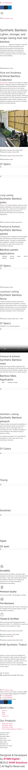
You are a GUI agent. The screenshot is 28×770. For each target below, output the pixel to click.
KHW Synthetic (4, 44)
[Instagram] (6, 7)
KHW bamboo (4, 82)
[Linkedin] (10, 7)
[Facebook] (2, 7)
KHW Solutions (18, 762)
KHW (5, 205)
